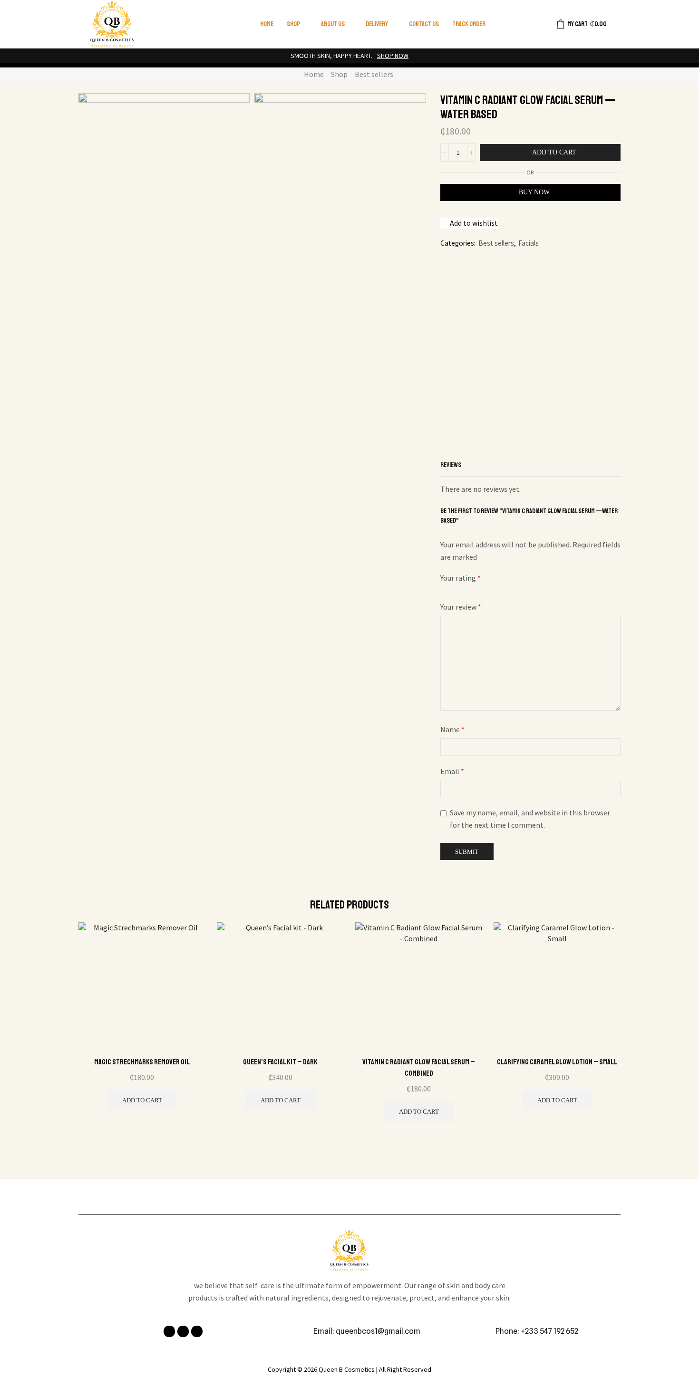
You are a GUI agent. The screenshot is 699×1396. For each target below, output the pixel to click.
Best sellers (374, 74)
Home (266, 24)
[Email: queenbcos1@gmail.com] (308, 1331)
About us (333, 24)
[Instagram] (183, 1331)
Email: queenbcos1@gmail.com (366, 1331)
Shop (293, 24)
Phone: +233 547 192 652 (536, 1331)
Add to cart (554, 152)
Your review (460, 607)
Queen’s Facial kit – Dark (280, 1062)
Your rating (460, 578)
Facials (528, 243)
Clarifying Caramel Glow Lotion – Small (557, 1062)
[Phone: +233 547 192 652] (490, 1331)
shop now (392, 55)
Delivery (377, 24)
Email (452, 771)
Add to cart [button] (142, 1100)
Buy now (534, 192)
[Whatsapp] (197, 1331)
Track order (468, 24)
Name (452, 729)
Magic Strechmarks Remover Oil (142, 1062)
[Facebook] (169, 1331)
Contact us (424, 24)
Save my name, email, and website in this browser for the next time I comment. (530, 819)
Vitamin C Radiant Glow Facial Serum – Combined (418, 1067)
